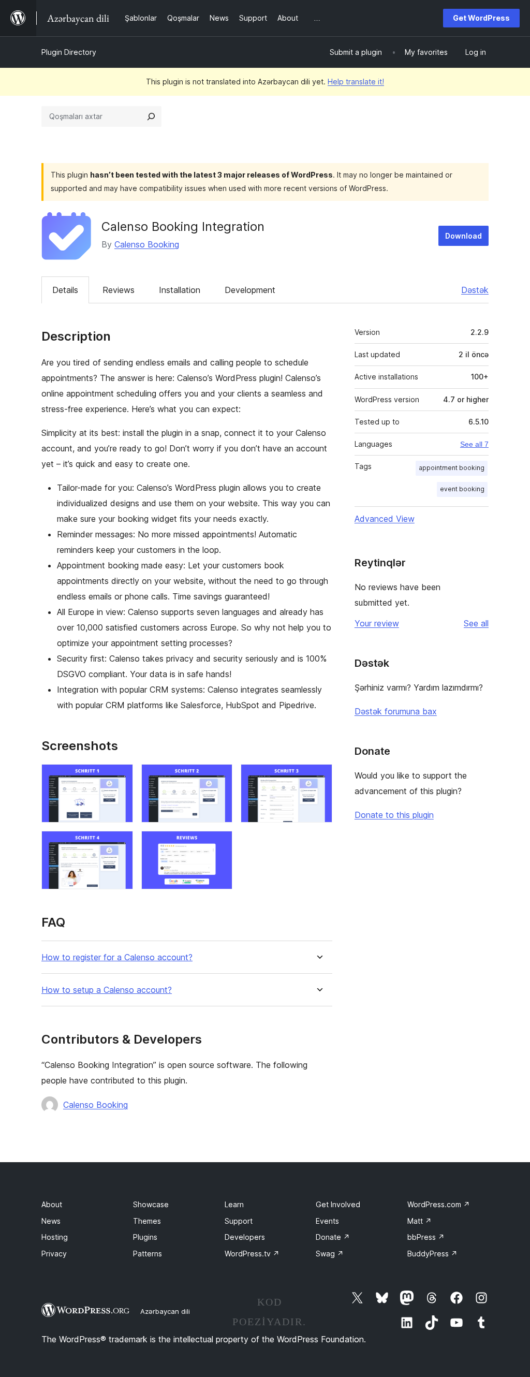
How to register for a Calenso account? (117, 957)
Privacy (54, 1253)
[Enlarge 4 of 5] (119, 845)
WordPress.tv (252, 1253)
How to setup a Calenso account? (106, 990)
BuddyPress (432, 1253)
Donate (333, 1237)
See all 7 (474, 444)
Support (239, 1221)
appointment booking (451, 468)
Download (463, 235)
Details (65, 290)
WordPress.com (438, 1204)
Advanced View (385, 519)
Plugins (145, 1237)
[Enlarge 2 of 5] (218, 778)
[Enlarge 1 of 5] (119, 778)
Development (250, 290)
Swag (330, 1253)
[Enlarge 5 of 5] (218, 845)
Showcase (151, 1204)
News (51, 1221)
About (51, 1204)
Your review (377, 623)
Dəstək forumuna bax (396, 711)
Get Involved (338, 1204)
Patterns (147, 1253)
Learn (234, 1204)
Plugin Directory (68, 52)
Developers (245, 1237)
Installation (179, 290)
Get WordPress (481, 17)
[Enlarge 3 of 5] (318, 778)
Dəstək (475, 290)
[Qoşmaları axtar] (151, 116)
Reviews (118, 290)
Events (327, 1221)
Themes (147, 1221)
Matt (419, 1221)
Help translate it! (356, 81)
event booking (462, 489)
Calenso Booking (146, 244)
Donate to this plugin (394, 815)
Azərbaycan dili (165, 1311)
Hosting (54, 1237)
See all (476, 623)
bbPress (426, 1237)
